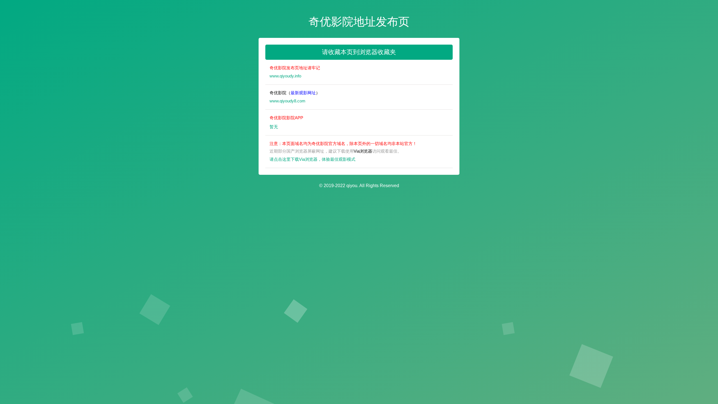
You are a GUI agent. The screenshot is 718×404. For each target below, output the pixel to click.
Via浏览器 (363, 151)
